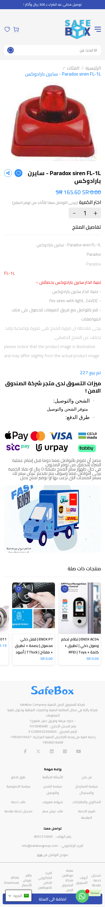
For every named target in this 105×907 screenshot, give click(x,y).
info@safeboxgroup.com (40, 846)
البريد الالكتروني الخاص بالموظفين (45, 880)
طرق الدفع (18, 777)
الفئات (73, 68)
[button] (19, 895)
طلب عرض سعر (52, 811)
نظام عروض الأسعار (27, 880)
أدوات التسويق (82, 880)
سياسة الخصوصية (18, 786)
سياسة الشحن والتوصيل (52, 789)
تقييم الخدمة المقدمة (86, 814)
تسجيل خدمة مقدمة (18, 811)
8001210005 (43, 836)
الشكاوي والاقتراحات (86, 802)
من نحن (87, 777)
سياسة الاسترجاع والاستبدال (86, 789)
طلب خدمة (18, 802)
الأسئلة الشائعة (52, 777)
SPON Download (11, 880)
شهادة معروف (52, 802)
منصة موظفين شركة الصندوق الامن (67, 880)
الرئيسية (93, 68)
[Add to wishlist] (18, 173)
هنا (39, 855)
